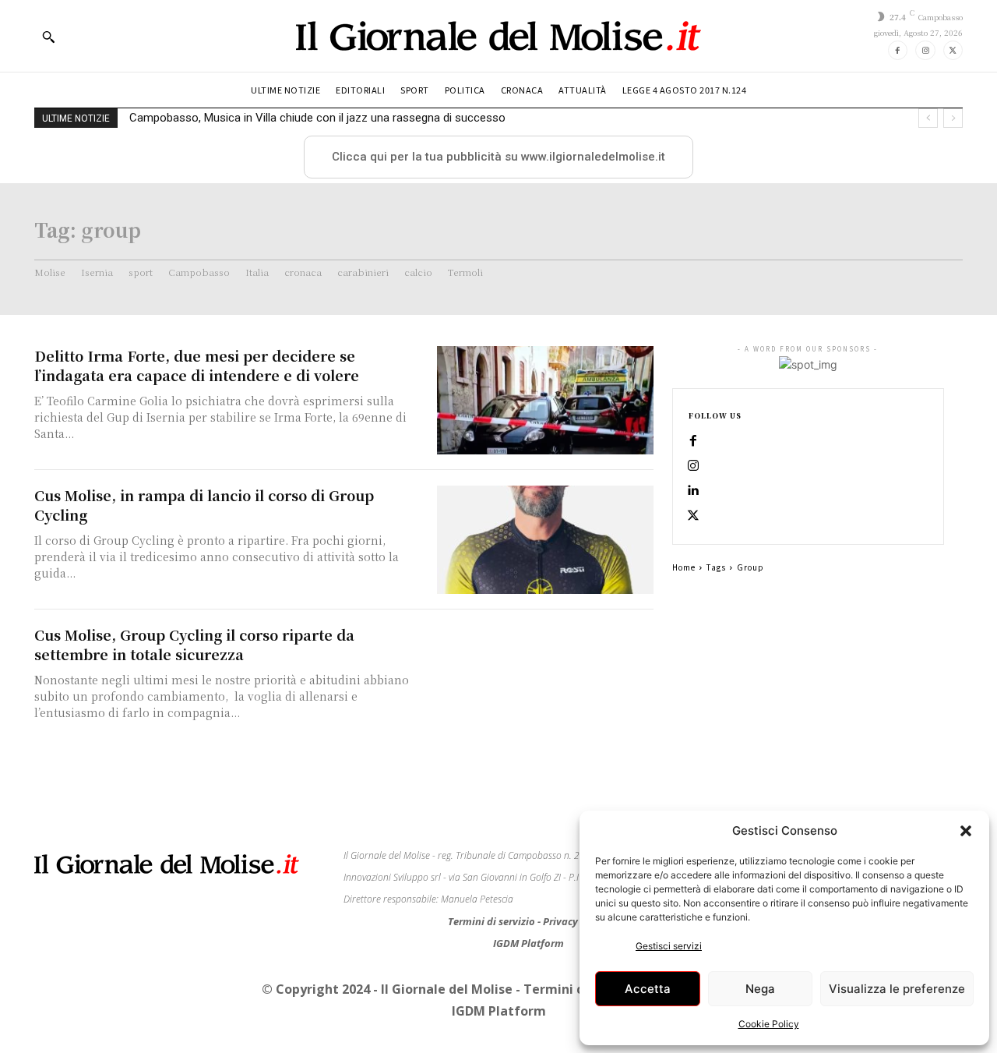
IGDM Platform (528, 943)
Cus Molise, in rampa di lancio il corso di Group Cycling (204, 505)
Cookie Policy (768, 1024)
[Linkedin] (693, 491)
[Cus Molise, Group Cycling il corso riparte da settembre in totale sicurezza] (545, 679)
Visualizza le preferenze (897, 988)
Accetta (648, 988)
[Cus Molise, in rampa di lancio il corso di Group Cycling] (545, 540)
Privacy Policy (576, 921)
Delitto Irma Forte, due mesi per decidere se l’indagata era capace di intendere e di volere (196, 365)
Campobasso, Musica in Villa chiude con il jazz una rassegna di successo (317, 118)
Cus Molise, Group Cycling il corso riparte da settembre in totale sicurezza (194, 644)
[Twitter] (953, 50)
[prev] (928, 118)
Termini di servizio (492, 921)
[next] (953, 118)
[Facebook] (897, 50)
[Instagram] (925, 50)
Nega (760, 988)
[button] (966, 831)
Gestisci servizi (669, 946)
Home (684, 567)
